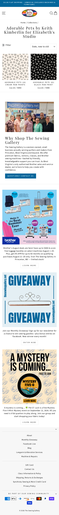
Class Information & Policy (29, 473)
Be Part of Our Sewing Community (28, 493)
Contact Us (29, 469)
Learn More (29, 265)
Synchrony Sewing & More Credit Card (29, 481)
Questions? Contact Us (21, 176)
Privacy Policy (29, 486)
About (29, 435)
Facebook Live (29, 444)
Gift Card (29, 465)
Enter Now (29, 342)
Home (23, 22)
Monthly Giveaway (29, 439)
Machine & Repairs (29, 456)
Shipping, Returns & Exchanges (29, 477)
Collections (32, 22)
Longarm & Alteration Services (29, 452)
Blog (29, 448)
